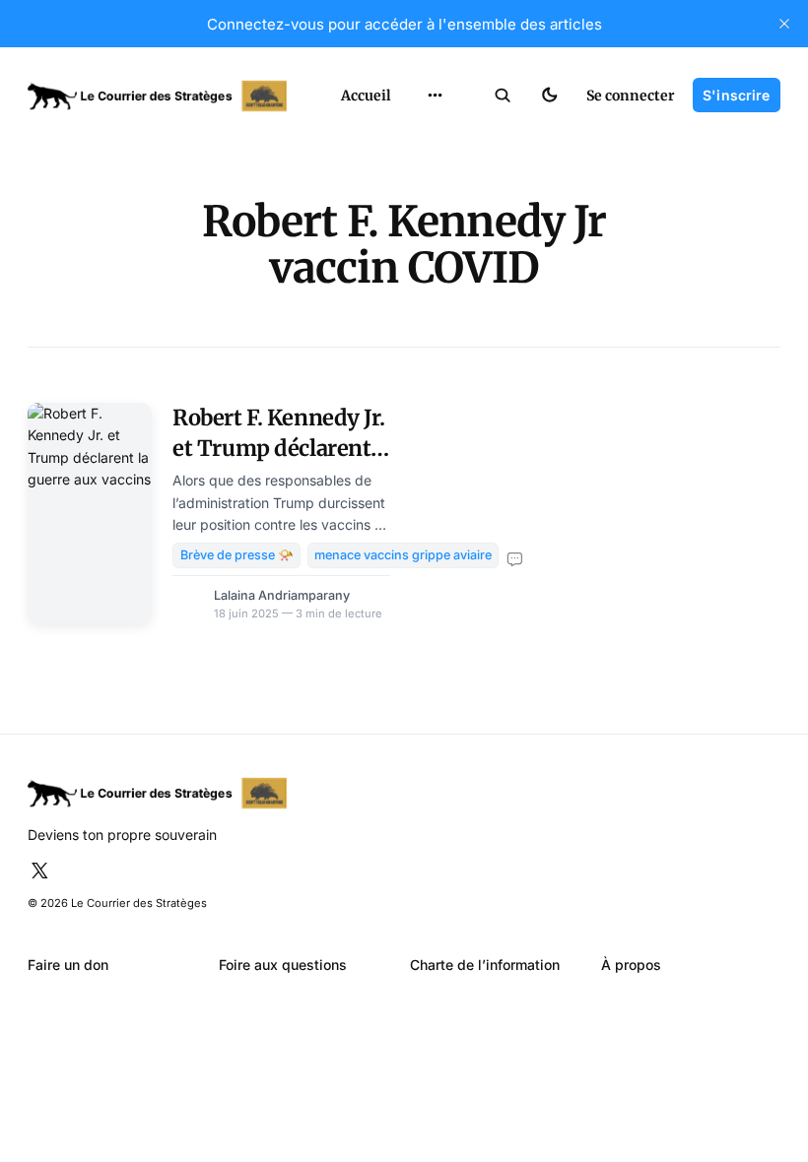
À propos (631, 964)
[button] (503, 95)
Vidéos (412, 269)
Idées (408, 202)
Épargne (417, 235)
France (412, 168)
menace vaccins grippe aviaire (403, 555)
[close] (784, 23)
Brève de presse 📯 (237, 555)
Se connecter (630, 95)
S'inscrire (736, 95)
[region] (435, 95)
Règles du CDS (435, 302)
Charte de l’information (485, 964)
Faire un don (68, 964)
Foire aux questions (283, 964)
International (433, 135)
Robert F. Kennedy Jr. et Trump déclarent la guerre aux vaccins (279, 447)
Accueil (366, 95)
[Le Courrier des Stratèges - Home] (165, 96)
